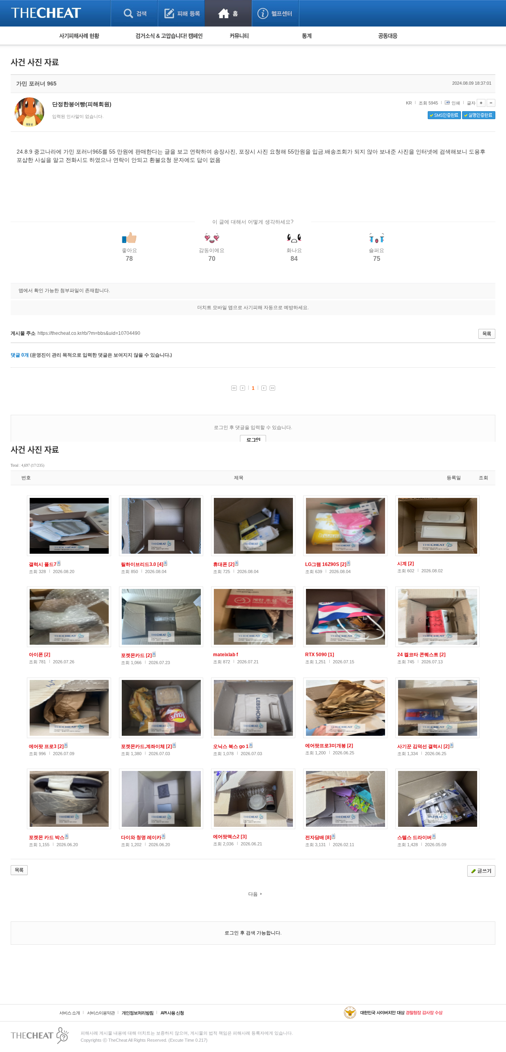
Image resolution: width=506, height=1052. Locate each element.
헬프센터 (275, 13)
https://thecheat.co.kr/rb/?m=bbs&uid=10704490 (89, 333)
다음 (253, 894)
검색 (134, 13)
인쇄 (455, 103)
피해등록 (181, 13)
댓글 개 (20, 355)
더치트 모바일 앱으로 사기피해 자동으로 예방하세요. (253, 307)
